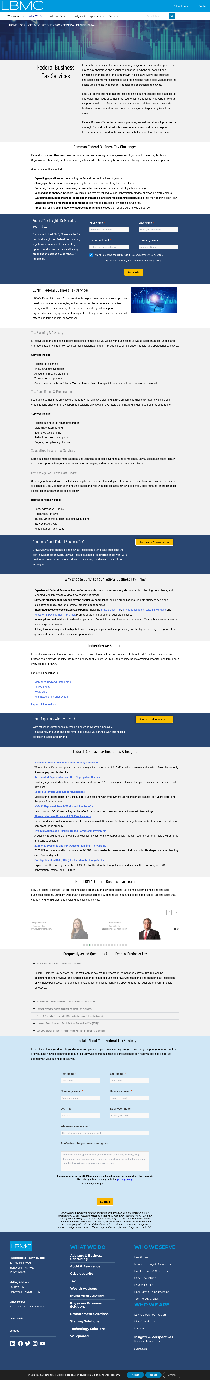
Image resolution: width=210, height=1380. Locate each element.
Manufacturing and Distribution (52, 682)
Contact (203, 6)
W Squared (79, 1336)
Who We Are (14, 16)
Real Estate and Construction (51, 696)
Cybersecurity (81, 1274)
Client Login (181, 6)
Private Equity (42, 687)
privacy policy (124, 1179)
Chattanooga (57, 727)
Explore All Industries (43, 704)
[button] (84, 945)
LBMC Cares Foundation (150, 1314)
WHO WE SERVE (154, 1247)
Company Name (71, 1091)
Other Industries (145, 1278)
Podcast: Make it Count (149, 1341)
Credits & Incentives (154, 609)
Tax (57, 25)
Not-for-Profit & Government (153, 1271)
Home (13, 25)
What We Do (35, 16)
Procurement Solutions (89, 1314)
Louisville (83, 727)
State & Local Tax (111, 609)
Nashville (95, 727)
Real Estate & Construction (151, 1291)
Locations (140, 1328)
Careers (113, 16)
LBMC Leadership (145, 1321)
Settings (172, 1374)
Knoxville (107, 727)
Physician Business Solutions (86, 1304)
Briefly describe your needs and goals (85, 1143)
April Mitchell (49, 922)
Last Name (116, 1073)
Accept (135, 1374)
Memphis (71, 727)
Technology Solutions (87, 1329)
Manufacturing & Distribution (153, 1264)
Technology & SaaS (146, 1298)
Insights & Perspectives (87, 16)
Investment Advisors (87, 1296)
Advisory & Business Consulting (86, 1257)
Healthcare (40, 691)
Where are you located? (75, 1126)
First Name (67, 1073)
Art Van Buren (124, 921)
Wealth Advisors (83, 1288)
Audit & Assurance (85, 1266)
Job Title (66, 1108)
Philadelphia (40, 731)
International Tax (132, 609)
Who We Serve (58, 16)
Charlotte (58, 731)
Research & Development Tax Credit (55, 614)
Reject (153, 1374)
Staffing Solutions (84, 1321)
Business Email (119, 1091)
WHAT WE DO (87, 1247)
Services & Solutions (36, 25)
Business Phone (120, 1108)
